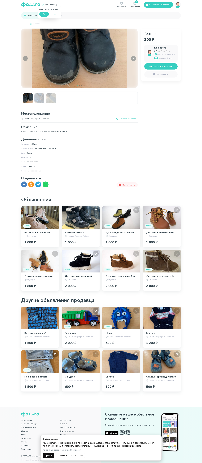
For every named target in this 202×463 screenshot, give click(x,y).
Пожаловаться (128, 185)
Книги (23, 434)
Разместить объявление (160, 4)
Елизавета (160, 47)
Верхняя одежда (29, 423)
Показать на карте (128, 118)
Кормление (26, 438)
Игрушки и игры (67, 431)
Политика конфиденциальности (34, 460)
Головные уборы (28, 427)
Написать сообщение (162, 66)
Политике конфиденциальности (125, 445)
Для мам (25, 431)
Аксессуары (65, 420)
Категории (32, 15)
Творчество (26, 449)
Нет (54, 14)
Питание (25, 445)
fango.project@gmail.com (70, 450)
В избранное (162, 74)
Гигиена (63, 423)
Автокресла (26, 420)
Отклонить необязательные (70, 455)
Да (44, 14)
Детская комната (67, 427)
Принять (48, 455)
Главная (25, 24)
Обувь (24, 442)
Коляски (64, 434)
